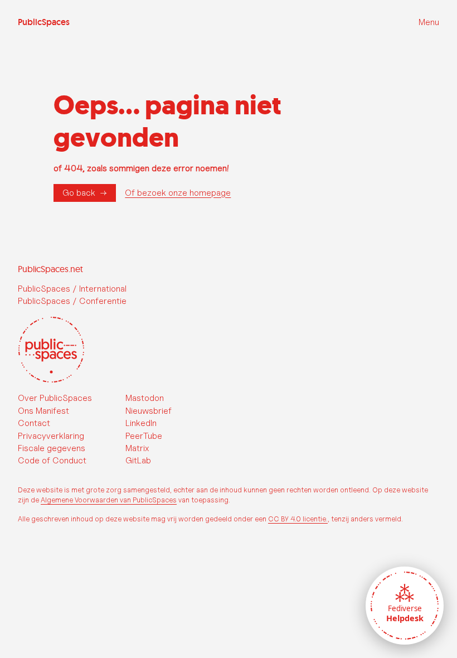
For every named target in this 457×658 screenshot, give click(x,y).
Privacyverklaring (51, 435)
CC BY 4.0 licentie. (298, 519)
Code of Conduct (52, 460)
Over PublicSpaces (55, 398)
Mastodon (144, 398)
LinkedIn (141, 423)
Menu (429, 22)
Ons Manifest (43, 410)
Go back (78, 192)
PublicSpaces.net (50, 268)
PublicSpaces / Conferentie (72, 301)
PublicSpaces (44, 22)
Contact (34, 423)
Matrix (137, 448)
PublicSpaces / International (72, 288)
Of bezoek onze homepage (178, 192)
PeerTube (143, 435)
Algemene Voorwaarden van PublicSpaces (109, 500)
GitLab (138, 460)
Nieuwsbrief (148, 410)
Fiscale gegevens (51, 448)
